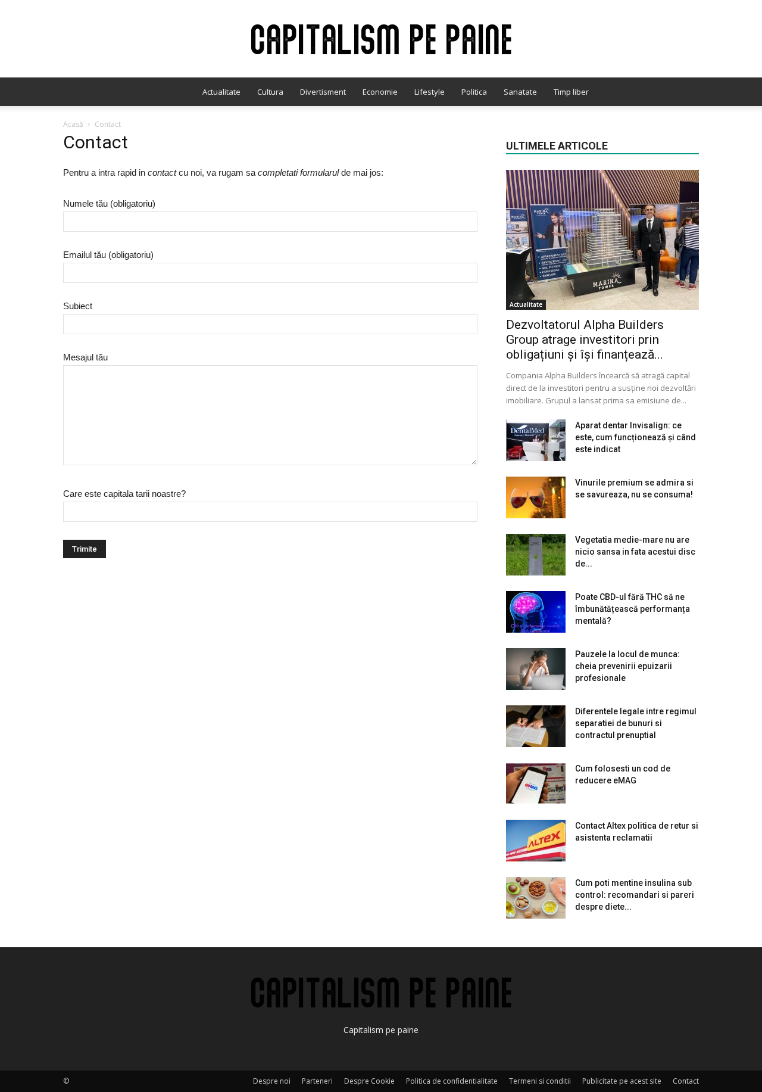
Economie (380, 91)
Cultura (270, 91)
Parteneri (317, 1081)
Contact (686, 1081)
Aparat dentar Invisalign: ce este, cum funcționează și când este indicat (635, 437)
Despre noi (272, 1081)
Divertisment (323, 91)
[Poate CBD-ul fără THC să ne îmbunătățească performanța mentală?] (536, 612)
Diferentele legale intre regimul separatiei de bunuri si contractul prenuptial (636, 723)
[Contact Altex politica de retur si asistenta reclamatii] (536, 840)
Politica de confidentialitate (452, 1081)
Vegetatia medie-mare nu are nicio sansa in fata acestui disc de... (635, 551)
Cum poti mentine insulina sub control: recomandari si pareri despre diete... (634, 894)
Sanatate (520, 91)
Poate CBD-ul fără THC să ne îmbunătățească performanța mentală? (632, 609)
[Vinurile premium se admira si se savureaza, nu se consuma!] (536, 497)
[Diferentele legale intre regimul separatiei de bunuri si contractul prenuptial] (536, 726)
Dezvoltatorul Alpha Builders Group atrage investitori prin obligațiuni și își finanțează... (585, 340)
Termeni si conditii (540, 1081)
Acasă (73, 124)
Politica (474, 91)
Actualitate (221, 91)
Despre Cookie (369, 1081)
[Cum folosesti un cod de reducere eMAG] (536, 783)
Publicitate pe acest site (621, 1081)
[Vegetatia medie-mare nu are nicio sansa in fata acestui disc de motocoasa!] (536, 554)
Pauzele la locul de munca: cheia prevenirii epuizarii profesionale (627, 666)
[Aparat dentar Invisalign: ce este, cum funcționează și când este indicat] (536, 440)
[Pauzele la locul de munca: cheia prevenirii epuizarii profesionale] (536, 669)
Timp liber (571, 91)
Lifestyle (429, 91)
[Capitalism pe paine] (381, 39)
